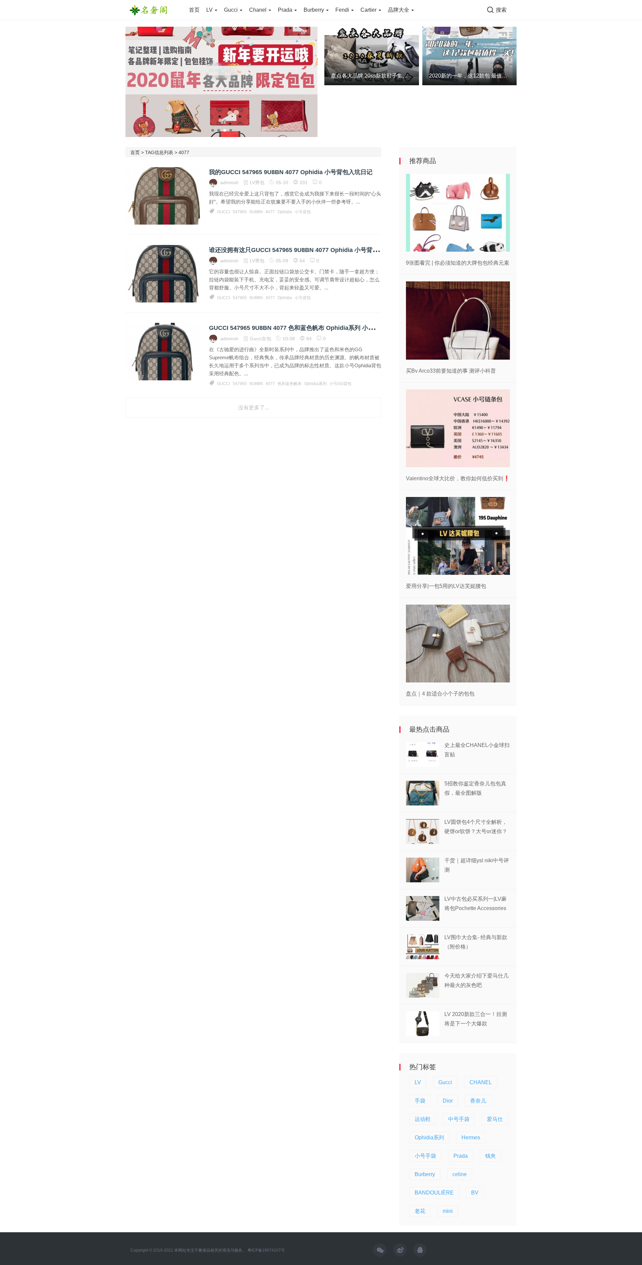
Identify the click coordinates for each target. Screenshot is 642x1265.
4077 (270, 212)
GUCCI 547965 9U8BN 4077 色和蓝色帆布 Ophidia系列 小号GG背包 (302, 328)
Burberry (314, 10)
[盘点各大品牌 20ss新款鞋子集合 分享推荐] (371, 55)
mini (448, 1211)
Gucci (231, 10)
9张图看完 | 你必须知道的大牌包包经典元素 (457, 263)
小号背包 (303, 212)
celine (459, 1174)
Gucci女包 (260, 338)
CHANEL (480, 1082)
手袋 (420, 1101)
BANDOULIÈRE (434, 1192)
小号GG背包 (340, 383)
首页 (194, 10)
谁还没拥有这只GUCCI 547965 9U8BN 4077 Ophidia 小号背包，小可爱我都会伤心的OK (328, 250)
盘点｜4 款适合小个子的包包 (440, 694)
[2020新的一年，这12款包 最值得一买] (469, 55)
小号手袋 (425, 1156)
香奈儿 (478, 1101)
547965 (240, 212)
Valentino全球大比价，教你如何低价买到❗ (458, 478)
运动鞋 (423, 1119)
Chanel (258, 10)
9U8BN (256, 212)
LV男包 (257, 182)
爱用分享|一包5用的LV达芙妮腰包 (446, 586)
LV (210, 10)
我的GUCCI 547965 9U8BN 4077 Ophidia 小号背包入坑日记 (290, 172)
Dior (448, 1101)
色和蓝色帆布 (290, 383)
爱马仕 (495, 1119)
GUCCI (223, 212)
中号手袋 (458, 1119)
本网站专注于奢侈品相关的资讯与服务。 (210, 1250)
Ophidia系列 (315, 383)
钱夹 (490, 1156)
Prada (286, 10)
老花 (420, 1211)
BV (474, 1192)
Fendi (342, 10)
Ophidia (285, 212)
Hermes (470, 1137)
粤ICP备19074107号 (266, 1250)
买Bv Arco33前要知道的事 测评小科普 (451, 371)
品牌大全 (399, 10)
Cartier (369, 10)
